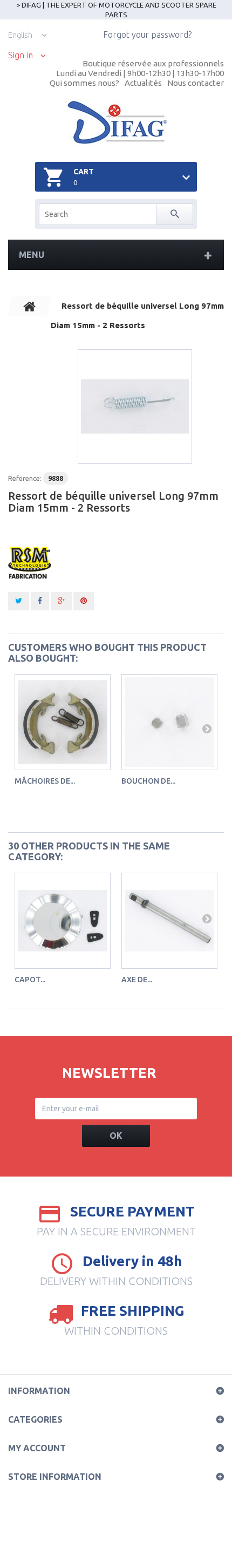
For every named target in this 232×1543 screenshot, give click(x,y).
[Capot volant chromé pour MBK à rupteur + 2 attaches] (63, 921)
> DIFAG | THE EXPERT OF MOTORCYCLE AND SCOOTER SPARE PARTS (116, 9)
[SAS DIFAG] (116, 122)
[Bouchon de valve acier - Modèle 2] (169, 722)
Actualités (143, 82)
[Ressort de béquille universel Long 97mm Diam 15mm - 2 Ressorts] (135, 406)
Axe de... (136, 979)
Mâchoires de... (45, 781)
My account (37, 1448)
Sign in (20, 55)
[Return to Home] (30, 306)
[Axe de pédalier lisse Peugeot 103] (169, 921)
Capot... (30, 979)
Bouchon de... (148, 781)
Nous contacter (195, 82)
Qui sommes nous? (84, 82)
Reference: (25, 478)
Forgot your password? (147, 34)
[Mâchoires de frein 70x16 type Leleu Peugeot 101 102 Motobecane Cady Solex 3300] (63, 722)
